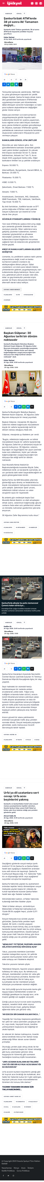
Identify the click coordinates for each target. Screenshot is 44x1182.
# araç (37, 739)
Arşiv (23, 1168)
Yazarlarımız (7, 1168)
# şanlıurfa (8, 294)
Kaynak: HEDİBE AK (10, 734)
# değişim (7, 300)
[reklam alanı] (22, 308)
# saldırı (7, 1112)
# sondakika (20, 1101)
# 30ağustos (8, 532)
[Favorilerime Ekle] (11, 80)
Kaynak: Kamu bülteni (11, 522)
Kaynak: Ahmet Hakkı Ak (12, 1096)
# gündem (27, 1107)
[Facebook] (3, 1175)
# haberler (33, 527)
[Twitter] (8, 1175)
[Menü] (3, 3)
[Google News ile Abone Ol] (9, 74)
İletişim (31, 1168)
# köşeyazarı (18, 1112)
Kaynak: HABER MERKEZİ (12, 289)
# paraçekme (28, 294)
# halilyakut (33, 1101)
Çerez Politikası (23, 1171)
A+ (21, 79)
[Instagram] (13, 1175)
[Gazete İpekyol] (14, 3)
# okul (6, 1107)
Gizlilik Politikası (8, 1171)
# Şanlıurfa (8, 1101)
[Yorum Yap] (16, 80)
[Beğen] (5, 80)
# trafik (19, 739)
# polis (28, 739)
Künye (16, 1168)
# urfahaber (20, 527)
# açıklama (16, 1107)
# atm (18, 294)
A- (26, 79)
